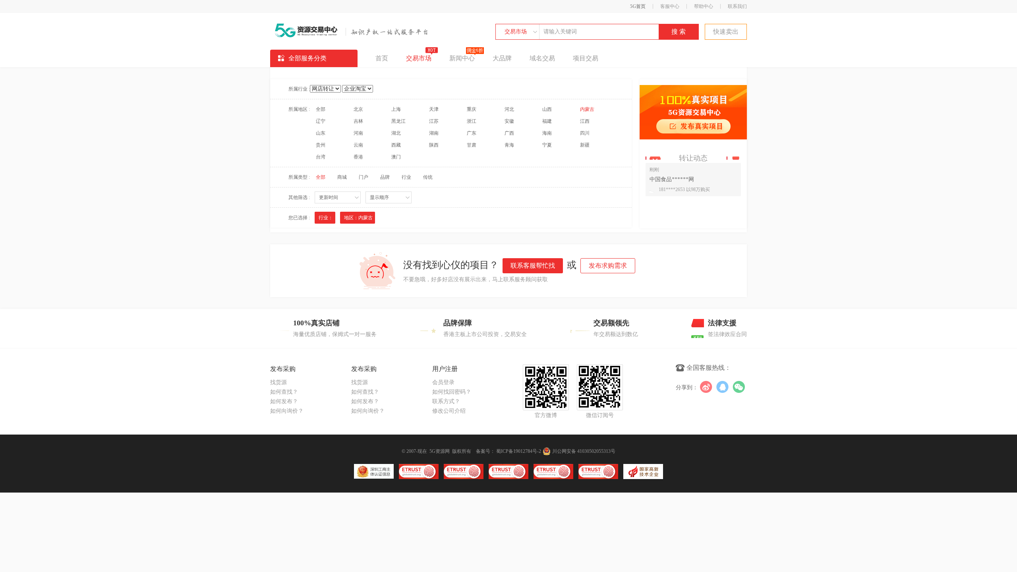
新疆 (585, 145)
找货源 (278, 382)
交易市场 (516, 32)
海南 (547, 133)
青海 (509, 145)
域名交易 (542, 58)
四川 (585, 133)
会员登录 (443, 382)
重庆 (471, 109)
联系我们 (737, 6)
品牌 (385, 177)
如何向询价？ (287, 411)
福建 (547, 121)
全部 (320, 109)
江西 (585, 121)
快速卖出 (726, 31)
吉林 (358, 121)
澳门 (396, 157)
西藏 (396, 145)
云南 (358, 145)
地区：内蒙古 (358, 217)
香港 (358, 157)
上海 (396, 109)
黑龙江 (398, 121)
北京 (358, 109)
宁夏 (547, 145)
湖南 (434, 133)
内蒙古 (587, 109)
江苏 (434, 121)
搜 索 (678, 31)
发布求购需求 (608, 265)
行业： (326, 217)
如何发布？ (284, 401)
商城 (342, 177)
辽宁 (320, 121)
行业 (406, 177)
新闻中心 (462, 58)
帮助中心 (703, 6)
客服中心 (669, 6)
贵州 (320, 145)
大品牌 (502, 58)
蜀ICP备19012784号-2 (518, 451)
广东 (471, 133)
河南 (358, 133)
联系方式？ (446, 401)
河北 (509, 109)
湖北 (396, 133)
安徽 (509, 121)
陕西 (434, 145)
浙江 (471, 121)
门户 (363, 177)
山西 (547, 109)
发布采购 (283, 368)
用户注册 (445, 368)
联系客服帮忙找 (532, 265)
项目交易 (585, 58)
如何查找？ (284, 392)
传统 (428, 177)
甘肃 (471, 145)
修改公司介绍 (449, 411)
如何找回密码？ (451, 392)
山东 (320, 133)
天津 (434, 109)
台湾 (320, 157)
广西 (509, 133)
